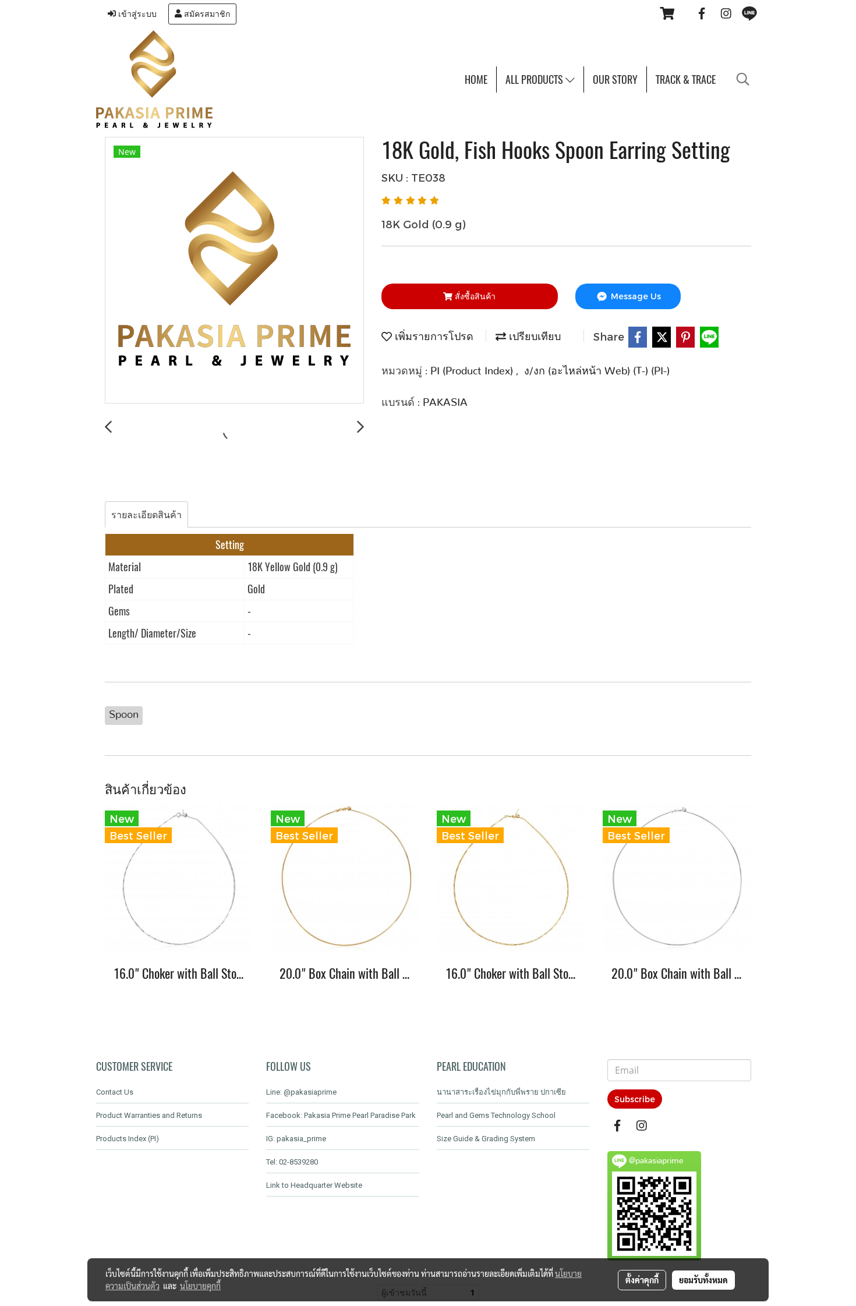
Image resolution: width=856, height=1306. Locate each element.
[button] (743, 79)
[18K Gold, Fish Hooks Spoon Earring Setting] (234, 270)
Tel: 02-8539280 (292, 1162)
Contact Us (114, 1092)
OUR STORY (615, 79)
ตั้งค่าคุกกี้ (642, 1280)
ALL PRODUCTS (535, 79)
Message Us (635, 296)
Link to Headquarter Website (314, 1185)
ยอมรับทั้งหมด (703, 1280)
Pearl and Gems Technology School (496, 1115)
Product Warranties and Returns (149, 1115)
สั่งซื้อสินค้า (474, 296)
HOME (476, 79)
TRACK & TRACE (686, 79)
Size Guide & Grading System (486, 1138)
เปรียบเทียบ (533, 337)
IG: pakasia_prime (296, 1138)
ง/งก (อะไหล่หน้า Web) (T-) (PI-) (597, 371)
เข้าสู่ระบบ (136, 14)
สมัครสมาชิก (206, 14)
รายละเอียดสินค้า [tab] (146, 514)
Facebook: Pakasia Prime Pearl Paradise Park (341, 1115)
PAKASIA (445, 403)
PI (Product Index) (473, 371)
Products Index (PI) (127, 1138)
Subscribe (634, 1099)
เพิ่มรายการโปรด (432, 337)
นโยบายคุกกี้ (200, 1285)
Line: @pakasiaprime (301, 1092)
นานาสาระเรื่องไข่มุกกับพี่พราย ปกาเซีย (501, 1092)
